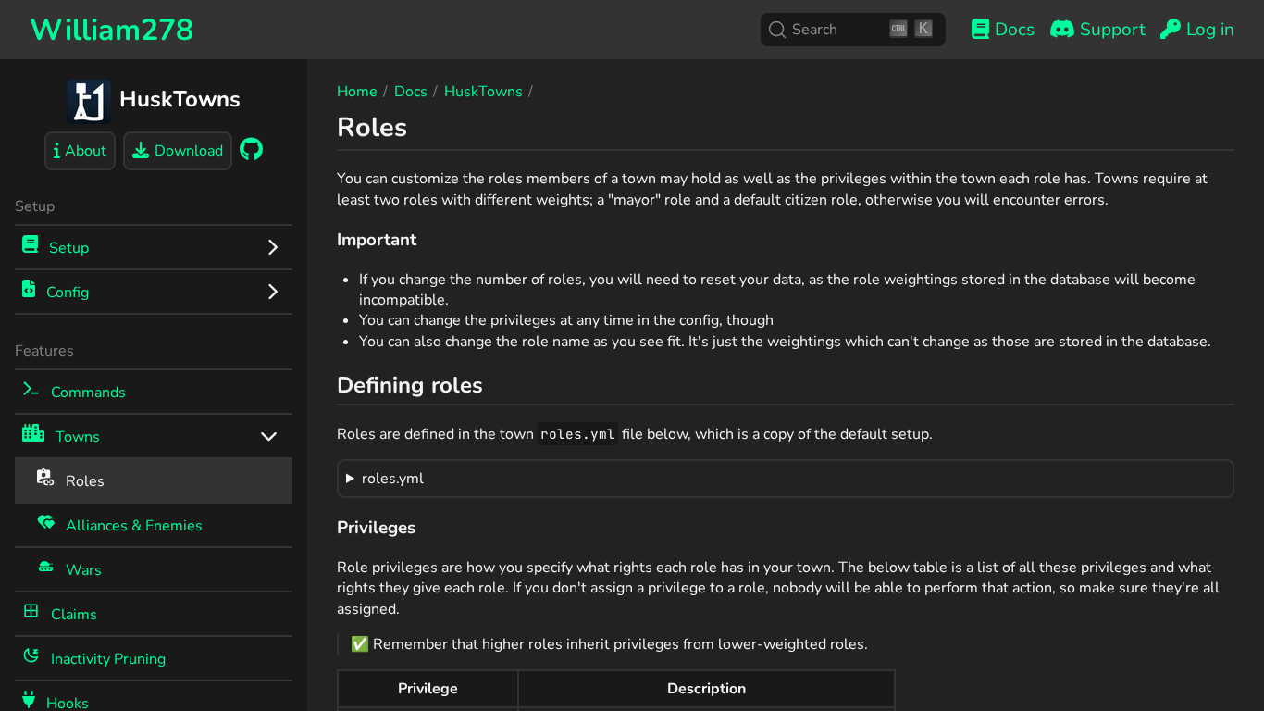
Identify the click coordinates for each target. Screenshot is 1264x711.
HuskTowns (483, 91)
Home (357, 91)
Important (376, 240)
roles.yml (393, 478)
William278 (111, 30)
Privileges (376, 528)
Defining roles (410, 385)
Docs (411, 91)
